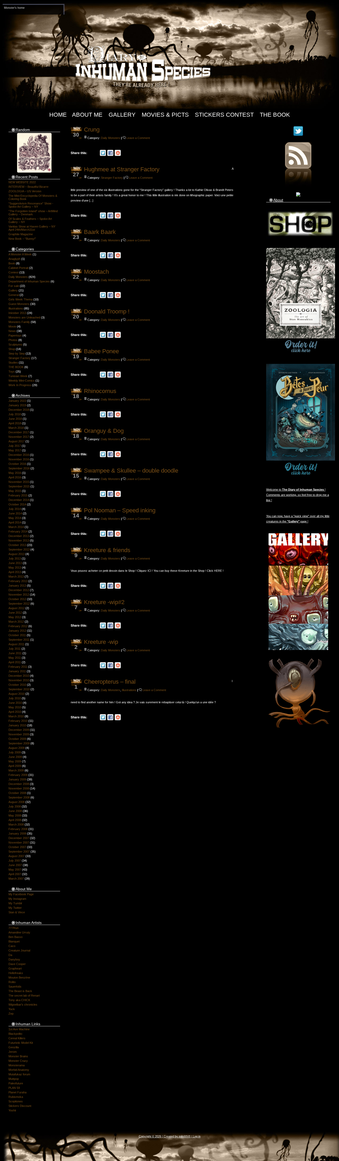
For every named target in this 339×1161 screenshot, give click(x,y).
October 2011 (17, 635)
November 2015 (18, 481)
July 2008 (14, 806)
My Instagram (17, 898)
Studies (13, 362)
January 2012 (17, 630)
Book (11, 263)
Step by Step (16, 353)
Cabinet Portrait (18, 267)
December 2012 (18, 590)
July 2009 (14, 752)
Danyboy (14, 959)
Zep (11, 1013)
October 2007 (17, 847)
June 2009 (15, 756)
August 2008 (16, 802)
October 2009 (17, 738)
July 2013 (14, 558)
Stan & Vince (16, 912)
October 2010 (17, 684)
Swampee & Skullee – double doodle (131, 470)
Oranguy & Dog (104, 430)
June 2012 (15, 612)
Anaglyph (14, 258)
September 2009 (19, 743)
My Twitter (15, 907)
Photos (12, 340)
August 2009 (16, 747)
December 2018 (18, 409)
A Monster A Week (20, 254)
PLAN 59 (14, 1087)
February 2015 (18, 495)
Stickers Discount (19, 1105)
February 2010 (18, 720)
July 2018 (14, 414)
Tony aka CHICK (19, 1000)
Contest (13, 272)
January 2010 (17, 725)
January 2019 (17, 405)
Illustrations (15, 308)
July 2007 (14, 860)
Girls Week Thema (20, 299)
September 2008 (19, 797)
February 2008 (18, 829)
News (12, 331)
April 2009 (14, 765)
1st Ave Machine (19, 1029)
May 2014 (14, 518)
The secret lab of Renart (24, 995)
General (13, 294)
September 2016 (19, 468)
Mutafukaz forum (19, 1074)
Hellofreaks (15, 973)
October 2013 (17, 545)
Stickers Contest (224, 114)
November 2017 (18, 436)
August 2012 (16, 608)
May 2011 (14, 657)
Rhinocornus (100, 391)
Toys (11, 371)
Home (58, 114)
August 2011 (16, 644)
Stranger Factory (19, 358)
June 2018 (15, 418)
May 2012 (14, 617)
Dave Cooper (17, 964)
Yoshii (12, 1110)
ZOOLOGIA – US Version (24, 191)
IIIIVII (187, 1136)
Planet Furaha (17, 1092)
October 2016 (17, 463)
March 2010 (16, 716)
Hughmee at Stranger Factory (121, 169)
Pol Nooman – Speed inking (119, 510)
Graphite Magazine (20, 234)
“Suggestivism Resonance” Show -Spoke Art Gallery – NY (30, 205)
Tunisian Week (18, 376)
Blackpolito (15, 1033)
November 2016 (18, 459)
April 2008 (14, 820)
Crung (92, 129)
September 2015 (19, 486)
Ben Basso (15, 937)
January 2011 (17, 671)
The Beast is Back (20, 991)
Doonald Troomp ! (107, 311)
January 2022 (17, 400)
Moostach (96, 271)
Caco (11, 946)
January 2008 (17, 833)
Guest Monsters (18, 303)
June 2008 (15, 811)
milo (181, 1136)
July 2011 (14, 648)
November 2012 (18, 594)
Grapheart (15, 968)
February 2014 (18, 531)
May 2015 (14, 490)
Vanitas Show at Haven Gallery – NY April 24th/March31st (31, 228)
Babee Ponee (101, 351)
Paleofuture (15, 1083)
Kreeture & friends (107, 550)
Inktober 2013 (17, 313)
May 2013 (14, 567)
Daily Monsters (18, 276)
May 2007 (14, 869)
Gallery (122, 114)
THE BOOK (16, 367)
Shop (11, 349)
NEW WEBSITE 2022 (22, 182)
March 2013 (16, 576)
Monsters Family (19, 322)
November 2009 (18, 734)
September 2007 (19, 851)
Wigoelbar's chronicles (22, 1004)
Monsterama (16, 1065)
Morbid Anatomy (18, 1069)
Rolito (12, 982)
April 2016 (14, 477)
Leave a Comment (138, 137)
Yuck (11, 1009)
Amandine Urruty (19, 932)
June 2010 (15, 702)
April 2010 (14, 711)
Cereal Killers (16, 1038)
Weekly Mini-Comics (21, 380)
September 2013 (19, 549)
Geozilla (13, 1047)
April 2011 (14, 662)
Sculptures (15, 344)
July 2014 (14, 508)
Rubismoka (15, 1096)
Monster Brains (18, 1056)
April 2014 (14, 522)
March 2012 (16, 621)
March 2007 (16, 878)
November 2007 (18, 842)
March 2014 (16, 527)
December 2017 (18, 432)
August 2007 (16, 856)
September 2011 (18, 639)
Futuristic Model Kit (20, 1042)
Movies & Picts (165, 114)
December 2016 (18, 454)
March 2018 (16, 427)
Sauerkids (14, 986)
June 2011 (15, 653)
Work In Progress (19, 385)
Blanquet (14, 941)
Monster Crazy (18, 1060)
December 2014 (18, 499)
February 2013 (18, 581)
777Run (13, 927)
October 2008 (17, 793)
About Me (87, 114)
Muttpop (13, 1078)
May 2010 (14, 707)
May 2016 (14, 472)
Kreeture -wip (101, 642)
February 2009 (18, 774)
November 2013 (18, 540)
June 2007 (15, 865)
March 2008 (16, 824)
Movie (12, 326)
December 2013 (18, 536)
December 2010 (18, 675)
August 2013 (16, 554)
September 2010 (19, 689)
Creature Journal (19, 950)
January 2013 (17, 585)
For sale (13, 285)
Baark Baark (100, 232)
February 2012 (18, 626)
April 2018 (14, 423)
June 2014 (15, 513)
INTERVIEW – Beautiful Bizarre (28, 186)
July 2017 (14, 445)
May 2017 (14, 450)
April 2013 (14, 572)
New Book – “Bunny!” (22, 238)
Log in (196, 1136)
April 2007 (14, 874)
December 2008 (18, 783)
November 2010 (18, 680)
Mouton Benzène (19, 977)
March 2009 (16, 770)
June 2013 (15, 563)
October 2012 (17, 599)
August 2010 (16, 693)
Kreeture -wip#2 (104, 602)
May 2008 (14, 815)
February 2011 (17, 666)
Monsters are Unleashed (24, 317)
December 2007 (18, 838)
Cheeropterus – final (110, 681)
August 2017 (16, 441)
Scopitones (15, 1101)
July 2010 (14, 698)
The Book (275, 114)
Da (10, 955)
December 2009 (18, 729)
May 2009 (14, 761)
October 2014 (17, 504)
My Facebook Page (21, 894)
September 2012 (19, 603)
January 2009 (17, 779)
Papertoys (15, 335)
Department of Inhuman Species (29, 281)
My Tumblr (15, 903)
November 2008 (18, 788)
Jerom (12, 1051)
